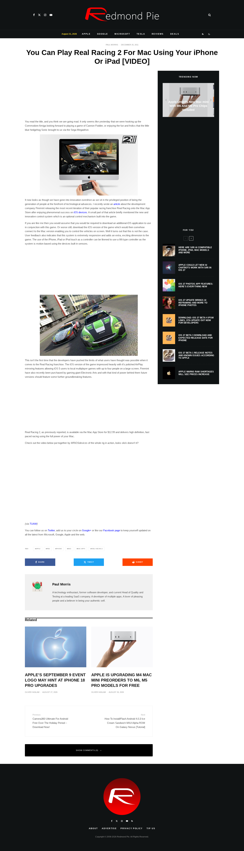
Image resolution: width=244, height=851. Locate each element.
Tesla (141, 34)
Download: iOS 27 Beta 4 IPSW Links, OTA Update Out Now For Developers (196, 320)
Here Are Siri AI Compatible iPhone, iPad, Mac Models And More (195, 250)
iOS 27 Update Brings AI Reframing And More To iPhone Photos (192, 302)
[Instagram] (45, 15)
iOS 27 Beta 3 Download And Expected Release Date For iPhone (195, 338)
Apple (86, 34)
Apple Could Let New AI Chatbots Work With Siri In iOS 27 (194, 267)
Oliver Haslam (32, 692)
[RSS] (203, 34)
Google (102, 34)
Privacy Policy (132, 828)
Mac (69, 548)
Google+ (86, 530)
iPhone (59, 548)
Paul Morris (112, 45)
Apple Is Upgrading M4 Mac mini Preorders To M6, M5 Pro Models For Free (121, 680)
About (93, 828)
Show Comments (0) (87, 750)
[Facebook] (34, 15)
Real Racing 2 (97, 548)
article (117, 204)
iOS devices (80, 212)
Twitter (51, 530)
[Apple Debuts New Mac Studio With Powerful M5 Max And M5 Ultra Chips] (188, 100)
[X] (39, 15)
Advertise (109, 828)
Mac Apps (81, 548)
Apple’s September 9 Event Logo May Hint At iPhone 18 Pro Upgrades (55, 680)
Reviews (158, 34)
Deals (174, 34)
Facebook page (111, 530)
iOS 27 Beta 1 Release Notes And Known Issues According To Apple (196, 355)
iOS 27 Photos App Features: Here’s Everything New (195, 285)
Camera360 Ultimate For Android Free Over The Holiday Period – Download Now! (50, 721)
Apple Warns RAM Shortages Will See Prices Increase (196, 373)
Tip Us (151, 828)
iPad (48, 548)
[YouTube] (51, 15)
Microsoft (122, 34)
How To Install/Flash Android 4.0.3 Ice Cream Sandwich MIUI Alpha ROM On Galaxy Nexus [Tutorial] (125, 721)
